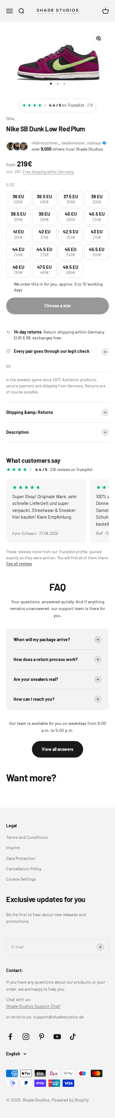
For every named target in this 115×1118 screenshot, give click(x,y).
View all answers (57, 749)
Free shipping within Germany (48, 171)
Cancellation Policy (23, 868)
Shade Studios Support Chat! (33, 1006)
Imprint (13, 847)
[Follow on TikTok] (73, 1036)
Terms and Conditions (27, 837)
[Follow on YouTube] (57, 1036)
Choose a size (57, 305)
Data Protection (21, 858)
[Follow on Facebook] (10, 1036)
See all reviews (19, 563)
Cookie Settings (21, 879)
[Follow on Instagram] (26, 1036)
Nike (10, 118)
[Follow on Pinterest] (41, 1036)
